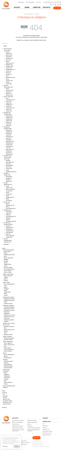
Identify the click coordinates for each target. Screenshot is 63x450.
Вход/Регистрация (25, 442)
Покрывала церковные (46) (10, 140)
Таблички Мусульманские (8, 363)
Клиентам (4, 392)
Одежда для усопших (8, 297)
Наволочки (6, 318)
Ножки (5, 266)
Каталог (4, 248)
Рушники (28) (9, 232)
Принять (17, 446)
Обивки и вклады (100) (7, 174)
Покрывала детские (9, 319)
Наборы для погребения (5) (10, 230)
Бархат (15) (9, 103)
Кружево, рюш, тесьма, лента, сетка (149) (8, 157)
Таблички (5, 359)
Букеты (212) (9, 55)
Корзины (6, 280)
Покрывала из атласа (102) (9, 143)
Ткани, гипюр (6, 282)
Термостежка (7, 292)
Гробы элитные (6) (9, 199)
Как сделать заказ (7, 400)
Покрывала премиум (9, 307)
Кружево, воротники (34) (10, 161)
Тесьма (6, 331)
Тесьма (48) (9, 168)
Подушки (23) (9, 154)
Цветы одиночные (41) (10, 62)
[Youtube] (55, 4)
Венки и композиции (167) (8, 86)
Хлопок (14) (9, 111)
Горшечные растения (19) (9, 57)
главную (26, 40)
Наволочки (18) (10, 149)
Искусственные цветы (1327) (8, 49)
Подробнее (5, 446)
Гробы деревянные (9, 349)
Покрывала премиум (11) (9, 130)
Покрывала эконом (9, 308)
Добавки (6, 259)
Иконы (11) (8, 226)
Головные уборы (8, 303)
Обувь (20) (9, 122)
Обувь (5, 302)
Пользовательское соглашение (37, 443)
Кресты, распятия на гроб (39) (10, 190)
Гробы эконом (7, 348)
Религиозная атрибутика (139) (8, 223)
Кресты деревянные (9, 354)
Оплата (5, 397)
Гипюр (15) (8, 106)
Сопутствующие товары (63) (10, 236)
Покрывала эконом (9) (9, 134)
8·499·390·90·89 (48, 2)
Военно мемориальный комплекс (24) (8, 240)
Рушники (6, 379)
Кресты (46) (7, 202)
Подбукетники (7, 264)
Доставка (5, 396)
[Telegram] (58, 4)
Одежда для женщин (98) (9, 116)
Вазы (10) (8, 234)
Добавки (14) (9, 64)
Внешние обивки (8, 339)
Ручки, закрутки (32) (9, 186)
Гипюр (5, 290)
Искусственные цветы (8, 250)
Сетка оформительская (8, 333)
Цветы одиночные (8, 258)
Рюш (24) (8, 163)
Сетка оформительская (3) (11, 170)
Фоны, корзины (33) (9, 79)
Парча (5, 293)
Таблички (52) (7, 210)
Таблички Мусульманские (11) (11, 215)
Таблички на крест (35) (9, 212)
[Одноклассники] (53, 4)
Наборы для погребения (7, 376)
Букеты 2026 (7, 251)
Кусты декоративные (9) (10, 76)
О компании (21, 2)
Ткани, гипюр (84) (8, 96)
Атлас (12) (8, 101)
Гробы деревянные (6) (10, 196)
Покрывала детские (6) (9, 151)
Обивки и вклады (7, 336)
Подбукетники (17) (10, 69)
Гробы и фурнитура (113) (8, 183)
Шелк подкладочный (9, 284)
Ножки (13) (8, 71)
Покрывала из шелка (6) (9, 137)
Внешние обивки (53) (9, 180)
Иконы (5, 372)
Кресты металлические (8, 356)
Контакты (46, 8)
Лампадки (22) (9, 227)
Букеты (5, 253)
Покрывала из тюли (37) (9, 146)
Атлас (5, 285)
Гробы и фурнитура (8, 341)
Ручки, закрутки (8, 343)
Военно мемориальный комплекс (33, 430)
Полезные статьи (7, 402)
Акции (27, 8)
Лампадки (6, 374)
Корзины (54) (9, 95)
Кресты (6, 279)
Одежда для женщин (9, 298)
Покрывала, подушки (8, 305)
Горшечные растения (9, 254)
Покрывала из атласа (9, 315)
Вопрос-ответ (6, 399)
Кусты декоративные (9, 269)
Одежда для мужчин (9, 300)
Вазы (5, 380)
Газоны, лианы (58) (9, 83)
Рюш (5, 328)
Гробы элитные (8, 351)
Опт (4, 394)
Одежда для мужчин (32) (9, 119)
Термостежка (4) (10, 108)
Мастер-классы (7, 404)
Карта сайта (24, 444)
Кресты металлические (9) (10, 207)
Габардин (6, 289)
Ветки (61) (8, 60)
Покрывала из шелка (9, 310)
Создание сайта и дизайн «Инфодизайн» (40, 446)
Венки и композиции (8, 274)
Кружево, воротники (9, 326)
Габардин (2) (9, 104)
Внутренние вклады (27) (9, 177)
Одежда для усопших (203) (7, 113)
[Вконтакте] (50, 4)
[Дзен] (60, 4)
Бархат (5, 287)
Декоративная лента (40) (9, 166)
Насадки (6, 261)
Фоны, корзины (8, 270)
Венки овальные (8, 275)
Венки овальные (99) (9, 89)
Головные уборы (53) (9, 124)
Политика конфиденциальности (38, 444)
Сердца (6, 277)
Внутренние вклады (9, 338)
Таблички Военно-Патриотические (8, 366)
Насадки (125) (9, 66)
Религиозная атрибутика (6, 370)
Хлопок (6, 295)
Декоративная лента (9, 329)
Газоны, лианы (7, 272)
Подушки (6, 321)
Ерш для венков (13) (9, 73)
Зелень (6, 262)
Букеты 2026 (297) (9, 52)
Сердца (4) (9, 92)
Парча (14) (8, 109)
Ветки (5, 256)
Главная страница (28, 14)
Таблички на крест (8, 361)
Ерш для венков (8, 267)
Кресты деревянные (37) (10, 204)
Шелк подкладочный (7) (10, 99)
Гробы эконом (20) (9, 193)
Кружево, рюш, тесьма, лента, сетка (9, 324)
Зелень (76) (9, 68)
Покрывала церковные (7, 312)
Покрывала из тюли (9, 316)
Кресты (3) (8, 93)
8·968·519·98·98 (57, 2)
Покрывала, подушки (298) (7, 127)
